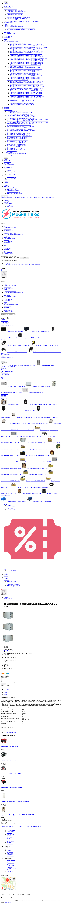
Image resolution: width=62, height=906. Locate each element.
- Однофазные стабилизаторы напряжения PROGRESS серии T (26, 85)
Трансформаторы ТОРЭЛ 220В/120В (16, 144)
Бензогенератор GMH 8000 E (8, 760)
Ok (1, 904)
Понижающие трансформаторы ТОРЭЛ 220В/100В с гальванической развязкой (27, 119)
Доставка (6, 181)
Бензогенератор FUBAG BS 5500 (9, 746)
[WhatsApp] (6, 673)
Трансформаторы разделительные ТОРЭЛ (17, 140)
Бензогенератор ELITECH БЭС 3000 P (11, 787)
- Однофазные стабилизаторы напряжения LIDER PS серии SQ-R (27, 51)
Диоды (5, 24)
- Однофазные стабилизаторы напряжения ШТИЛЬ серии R (25, 70)
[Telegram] (4, 673)
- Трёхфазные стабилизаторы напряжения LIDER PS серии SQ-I (26, 60)
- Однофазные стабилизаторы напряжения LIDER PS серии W (26, 52)
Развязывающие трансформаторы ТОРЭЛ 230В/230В (20, 123)
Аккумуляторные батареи (10, 9)
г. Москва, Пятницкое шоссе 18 (11, 868)
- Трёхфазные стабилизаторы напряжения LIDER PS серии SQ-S (26, 63)
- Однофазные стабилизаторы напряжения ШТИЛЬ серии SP (25, 71)
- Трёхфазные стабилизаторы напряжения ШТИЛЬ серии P (25, 77)
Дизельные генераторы (10, 25)
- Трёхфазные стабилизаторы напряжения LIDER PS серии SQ (26, 55)
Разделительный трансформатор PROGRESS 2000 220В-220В (17, 814)
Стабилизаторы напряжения (11, 41)
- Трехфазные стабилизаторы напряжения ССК (22, 104)
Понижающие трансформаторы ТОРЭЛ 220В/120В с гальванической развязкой (27, 122)
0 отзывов (6, 647)
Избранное (9, 833)
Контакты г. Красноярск (13, 190)
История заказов (11, 831)
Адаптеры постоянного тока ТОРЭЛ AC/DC (18, 18)
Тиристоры (6, 107)
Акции (5, 175)
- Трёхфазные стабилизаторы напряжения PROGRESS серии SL (26, 93)
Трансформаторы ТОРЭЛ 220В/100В (16, 141)
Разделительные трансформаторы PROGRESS (19, 125)
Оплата (5, 179)
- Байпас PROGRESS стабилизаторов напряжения (23, 99)
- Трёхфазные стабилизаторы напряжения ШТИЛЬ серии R (25, 78)
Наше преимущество (9, 164)
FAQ (5, 183)
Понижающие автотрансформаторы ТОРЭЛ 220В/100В (21, 115)
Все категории (7, 7)
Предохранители (8, 36)
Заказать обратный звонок (10, 260)
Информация (10, 852)
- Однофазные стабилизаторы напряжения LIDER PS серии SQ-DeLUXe (28, 47)
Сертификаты (7, 162)
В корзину (3, 684)
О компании (8, 826)
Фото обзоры (10, 853)
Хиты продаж (7, 4)
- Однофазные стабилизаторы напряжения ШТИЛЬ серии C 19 (26, 69)
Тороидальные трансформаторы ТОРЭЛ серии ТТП (20, 129)
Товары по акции (8, 6)
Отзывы (6, 185)
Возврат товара (11, 834)
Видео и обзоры (11, 174)
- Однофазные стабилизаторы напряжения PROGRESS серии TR (26, 88)
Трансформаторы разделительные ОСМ (17, 138)
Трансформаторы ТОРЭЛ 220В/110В (16, 142)
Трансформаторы (8, 110)
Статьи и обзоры (11, 171)
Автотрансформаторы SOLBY (14, 111)
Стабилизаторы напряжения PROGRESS (17, 80)
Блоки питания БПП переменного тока (17, 19)
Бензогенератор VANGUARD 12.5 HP (11, 773)
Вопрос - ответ (10, 856)
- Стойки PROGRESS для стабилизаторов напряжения (24, 89)
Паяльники (6, 35)
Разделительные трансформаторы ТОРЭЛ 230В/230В (20, 126)
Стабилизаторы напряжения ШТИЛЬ (16, 66)
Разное (5, 39)
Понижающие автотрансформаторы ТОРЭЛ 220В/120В (21, 118)
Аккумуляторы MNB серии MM (15, 10)
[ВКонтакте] (1, 673)
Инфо (5, 168)
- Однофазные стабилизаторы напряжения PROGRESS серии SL (26, 84)
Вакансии (6, 163)
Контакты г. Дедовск (12, 188)
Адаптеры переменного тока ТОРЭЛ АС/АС (18, 17)
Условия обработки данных (9, 837)
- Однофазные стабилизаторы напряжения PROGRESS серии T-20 (27, 86)
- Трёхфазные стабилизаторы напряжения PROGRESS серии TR (26, 97)
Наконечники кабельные (10, 33)
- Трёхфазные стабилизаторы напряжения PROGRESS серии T (26, 95)
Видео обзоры (10, 854)
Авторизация (10, 205)
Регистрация (10, 206)
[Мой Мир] (8, 673)
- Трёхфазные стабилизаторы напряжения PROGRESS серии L (26, 92)
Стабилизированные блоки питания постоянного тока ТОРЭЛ (23, 21)
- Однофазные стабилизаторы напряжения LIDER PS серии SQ (26, 44)
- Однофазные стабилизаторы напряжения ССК (22, 103)
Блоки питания (7, 15)
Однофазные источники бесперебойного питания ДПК (21, 28)
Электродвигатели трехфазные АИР (16, 155)
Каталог (5, 318)
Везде (5, 226)
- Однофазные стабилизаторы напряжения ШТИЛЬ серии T (25, 74)
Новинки (6, 3)
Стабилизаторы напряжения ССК (15, 101)
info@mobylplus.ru (11, 865)
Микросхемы (7, 32)
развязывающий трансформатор (12, 732)
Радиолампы (7, 37)
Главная (6, 159)
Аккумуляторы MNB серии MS (15, 14)
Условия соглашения (10, 843)
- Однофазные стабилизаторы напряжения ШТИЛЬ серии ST (25, 73)
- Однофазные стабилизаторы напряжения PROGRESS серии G (26, 81)
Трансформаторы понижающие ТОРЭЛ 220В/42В (19, 136)
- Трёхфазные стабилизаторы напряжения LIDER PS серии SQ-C (26, 56)
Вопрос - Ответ (8, 694)
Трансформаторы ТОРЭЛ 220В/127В (16, 145)
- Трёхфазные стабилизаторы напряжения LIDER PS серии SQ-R (26, 62)
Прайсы (6, 182)
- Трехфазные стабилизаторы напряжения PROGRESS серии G (26, 91)
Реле (5, 40)
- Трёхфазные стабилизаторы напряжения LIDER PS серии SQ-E (26, 59)
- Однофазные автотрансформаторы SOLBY (21, 112)
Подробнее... (8, 902)
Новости (9, 170)
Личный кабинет (11, 830)
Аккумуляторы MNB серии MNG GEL (17, 11)
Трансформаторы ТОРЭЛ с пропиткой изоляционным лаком (22, 146)
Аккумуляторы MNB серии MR (15, 13)
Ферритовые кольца (12, 151)
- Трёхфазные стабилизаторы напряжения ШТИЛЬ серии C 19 (26, 75)
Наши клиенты (7, 166)
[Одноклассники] (3, 673)
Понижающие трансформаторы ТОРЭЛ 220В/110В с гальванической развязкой (27, 121)
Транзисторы (7, 108)
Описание (6, 689)
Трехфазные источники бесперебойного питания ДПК (21, 29)
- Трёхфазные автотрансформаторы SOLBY (21, 114)
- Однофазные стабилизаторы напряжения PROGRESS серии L (26, 82)
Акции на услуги (11, 178)
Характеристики (8, 691)
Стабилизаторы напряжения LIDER (16, 43)
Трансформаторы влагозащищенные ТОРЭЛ (18, 133)
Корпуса (6, 30)
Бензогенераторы (8, 22)
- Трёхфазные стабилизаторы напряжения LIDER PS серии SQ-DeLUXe (28, 58)
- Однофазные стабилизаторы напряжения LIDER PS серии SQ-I (26, 50)
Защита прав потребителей (10, 840)
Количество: (4, 677)
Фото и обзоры (10, 173)
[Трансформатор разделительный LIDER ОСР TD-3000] (8, 620)
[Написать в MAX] (1, 270)
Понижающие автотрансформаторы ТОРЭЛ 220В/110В (21, 116)
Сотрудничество (8, 167)
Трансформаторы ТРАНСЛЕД (14, 148)
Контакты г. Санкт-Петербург (14, 193)
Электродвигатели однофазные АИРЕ (16, 153)
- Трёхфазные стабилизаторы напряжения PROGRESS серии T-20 (27, 96)
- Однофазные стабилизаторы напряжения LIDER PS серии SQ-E (26, 48)
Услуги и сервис (8, 160)
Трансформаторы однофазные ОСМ (16, 134)
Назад (5, 2)
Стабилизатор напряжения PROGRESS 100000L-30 (15, 801)
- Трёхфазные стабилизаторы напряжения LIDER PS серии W (25, 65)
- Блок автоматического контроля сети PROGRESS (23, 100)
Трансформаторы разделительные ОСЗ (17, 137)
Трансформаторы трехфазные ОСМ (16, 149)
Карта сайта (37, 826)
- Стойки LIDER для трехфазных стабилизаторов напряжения (26, 54)
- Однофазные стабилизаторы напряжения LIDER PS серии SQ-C (27, 45)
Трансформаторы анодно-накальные (16, 131)
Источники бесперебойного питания (13, 26)
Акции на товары (11, 177)
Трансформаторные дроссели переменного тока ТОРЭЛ (21, 130)
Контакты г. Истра (11, 189)
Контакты (6, 186)
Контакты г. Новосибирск (13, 192)
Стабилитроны (7, 106)
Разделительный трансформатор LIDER (17, 127)
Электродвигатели (8, 152)
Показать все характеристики (11, 671)
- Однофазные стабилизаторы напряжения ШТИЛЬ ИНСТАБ (25, 67)
